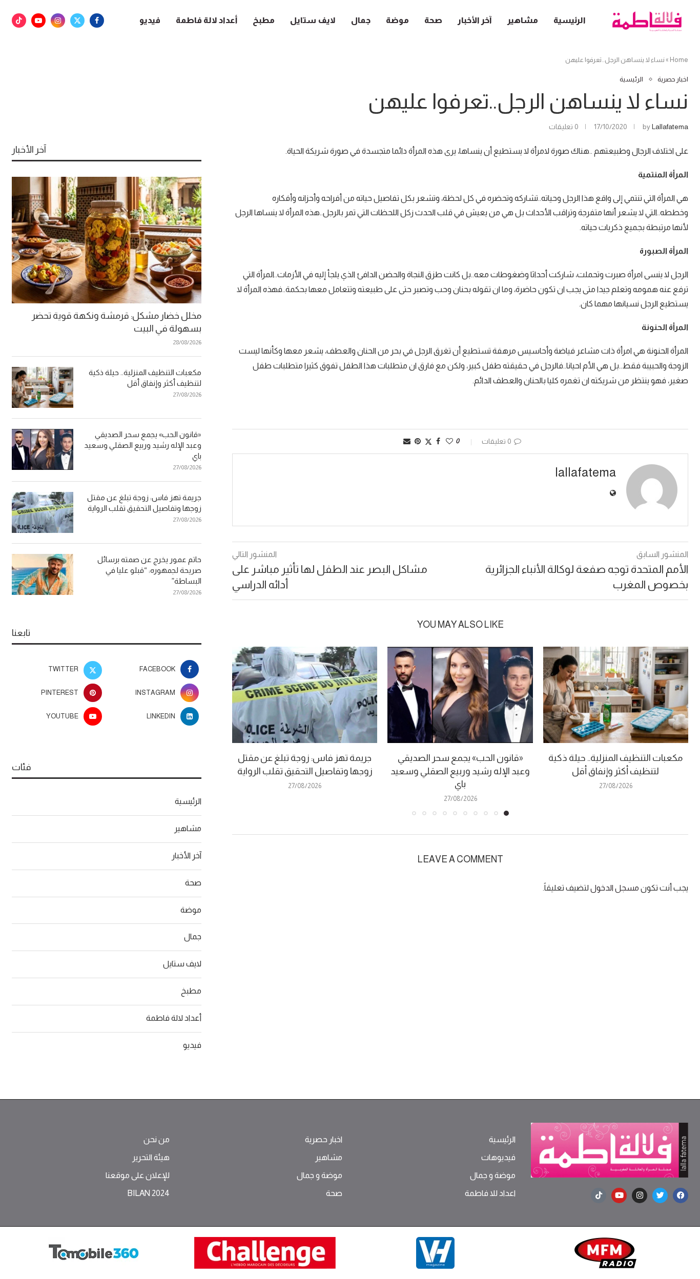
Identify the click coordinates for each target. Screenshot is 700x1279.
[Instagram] (58, 20)
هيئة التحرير (151, 1157)
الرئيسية (569, 20)
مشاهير (522, 20)
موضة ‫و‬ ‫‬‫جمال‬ (493, 1175)
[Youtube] (38, 20)
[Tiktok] (19, 20)
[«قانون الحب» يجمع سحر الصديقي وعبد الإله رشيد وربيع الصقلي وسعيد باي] (459, 695)
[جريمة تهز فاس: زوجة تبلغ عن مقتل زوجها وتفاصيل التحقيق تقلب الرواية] (304, 695)
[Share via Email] (406, 441)
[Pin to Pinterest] (418, 441)
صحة (433, 20)
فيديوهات (498, 1157)
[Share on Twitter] (428, 441)
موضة (397, 20)
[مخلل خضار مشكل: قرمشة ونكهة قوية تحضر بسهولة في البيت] (106, 240)
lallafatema (670, 126)
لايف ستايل (313, 20)
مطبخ (264, 20)
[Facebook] (97, 20)
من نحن (156, 1140)
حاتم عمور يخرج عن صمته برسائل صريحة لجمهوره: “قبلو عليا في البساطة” (149, 570)
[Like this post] (449, 441)
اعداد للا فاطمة (490, 1193)
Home (679, 60)
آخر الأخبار (475, 20)
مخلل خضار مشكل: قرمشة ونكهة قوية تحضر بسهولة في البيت (116, 322)
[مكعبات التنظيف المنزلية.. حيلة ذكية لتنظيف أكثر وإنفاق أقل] (615, 695)
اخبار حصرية (323, 1140)
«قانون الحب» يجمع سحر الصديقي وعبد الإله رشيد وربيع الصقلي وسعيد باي (460, 771)
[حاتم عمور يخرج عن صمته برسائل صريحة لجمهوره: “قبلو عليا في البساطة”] (42, 574)
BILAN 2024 (148, 1193)
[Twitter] (77, 20)
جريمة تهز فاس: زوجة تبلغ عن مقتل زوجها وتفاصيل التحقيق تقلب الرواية (144, 502)
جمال (360, 20)
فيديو (149, 20)
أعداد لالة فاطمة (206, 20)
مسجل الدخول (614, 887)
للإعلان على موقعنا (138, 1175)
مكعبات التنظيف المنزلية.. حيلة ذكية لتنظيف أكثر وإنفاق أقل (145, 377)
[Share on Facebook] (438, 441)
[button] (246, 730)
